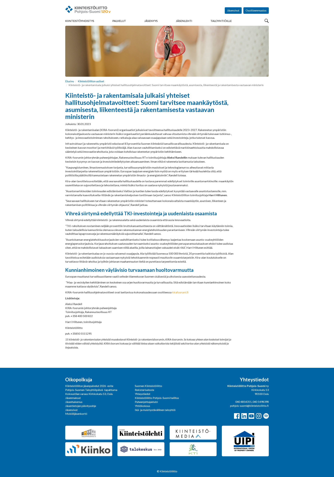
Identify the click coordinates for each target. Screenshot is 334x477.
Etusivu (69, 81)
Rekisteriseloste (144, 389)
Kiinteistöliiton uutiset (91, 81)
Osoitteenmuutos (256, 10)
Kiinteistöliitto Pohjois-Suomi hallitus (157, 397)
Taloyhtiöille (221, 20)
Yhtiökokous (142, 405)
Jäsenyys (151, 20)
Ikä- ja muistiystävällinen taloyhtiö (155, 409)
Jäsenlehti (184, 20)
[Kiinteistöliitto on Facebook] (237, 416)
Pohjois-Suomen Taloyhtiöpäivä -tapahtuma (91, 389)
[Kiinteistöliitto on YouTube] (251, 416)
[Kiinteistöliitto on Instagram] (258, 416)
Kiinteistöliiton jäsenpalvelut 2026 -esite (89, 385)
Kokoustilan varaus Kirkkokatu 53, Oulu (89, 393)
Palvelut (119, 20)
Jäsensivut (233, 10)
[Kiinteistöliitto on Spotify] (266, 416)
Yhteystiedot (142, 393)
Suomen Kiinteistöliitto (148, 385)
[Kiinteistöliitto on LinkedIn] (244, 416)
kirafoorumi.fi (180, 292)
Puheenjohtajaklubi (146, 401)
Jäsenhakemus (73, 401)
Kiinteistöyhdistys (79, 20)
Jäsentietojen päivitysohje (80, 405)
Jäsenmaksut (73, 397)
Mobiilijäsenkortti (76, 413)
